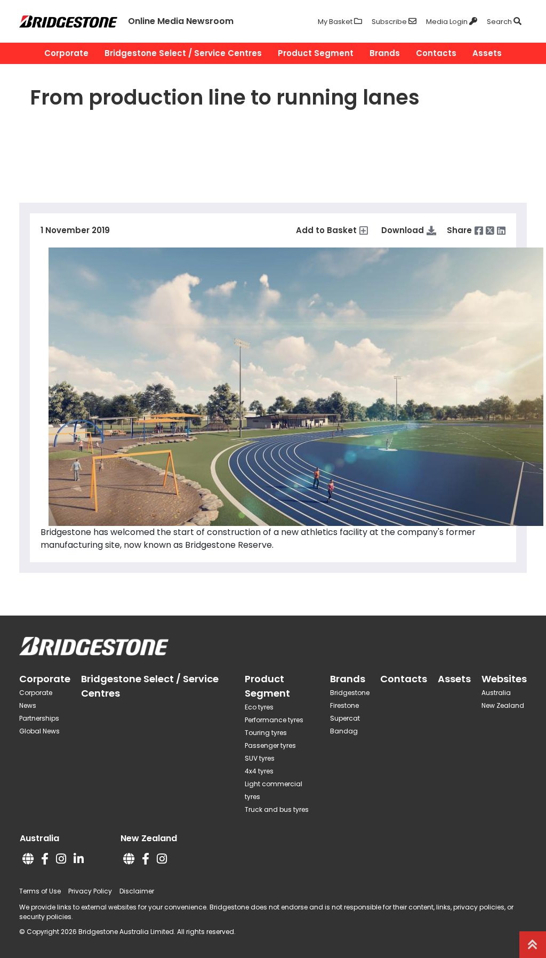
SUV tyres (260, 758)
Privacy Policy (90, 891)
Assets (487, 53)
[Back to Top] (532, 944)
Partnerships (39, 718)
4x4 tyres (259, 771)
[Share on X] (490, 230)
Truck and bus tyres (277, 809)
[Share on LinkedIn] (501, 230)
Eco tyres (259, 707)
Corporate (66, 53)
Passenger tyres (270, 745)
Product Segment (316, 53)
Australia (496, 692)
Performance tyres (274, 719)
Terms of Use (40, 891)
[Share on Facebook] (479, 230)
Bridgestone (350, 692)
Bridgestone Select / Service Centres (183, 53)
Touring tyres (266, 732)
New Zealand (502, 705)
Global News (39, 731)
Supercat (345, 718)
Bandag (344, 731)
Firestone (344, 705)
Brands (385, 53)
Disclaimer (136, 891)
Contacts (436, 53)
